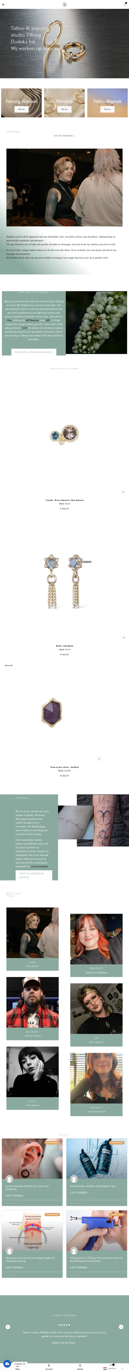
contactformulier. (39, 866)
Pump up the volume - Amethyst (64, 767)
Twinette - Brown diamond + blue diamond (64, 500)
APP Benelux (32, 320)
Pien (9, 320)
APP (47, 320)
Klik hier (21, 109)
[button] (125, 4)
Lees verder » (15, 1195)
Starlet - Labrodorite (64, 646)
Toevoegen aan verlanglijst (123, 492)
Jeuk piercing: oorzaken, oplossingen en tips (93, 1186)
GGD (24, 327)
